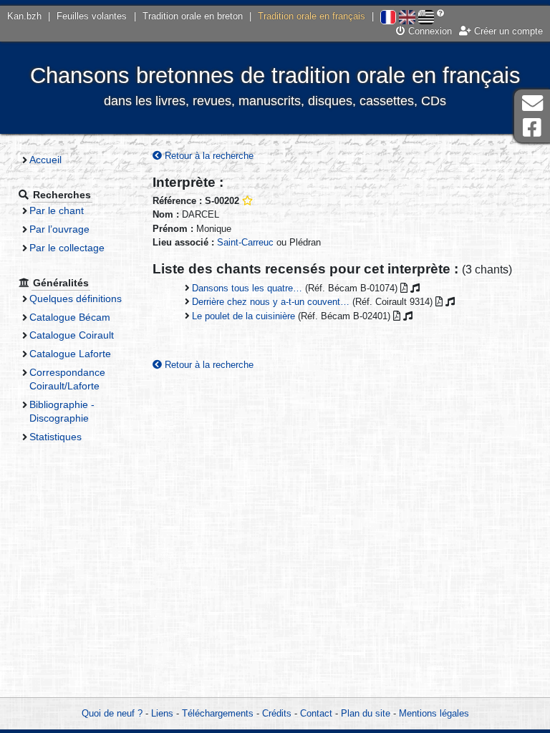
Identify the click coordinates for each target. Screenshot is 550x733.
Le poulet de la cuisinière (243, 316)
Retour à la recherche (208, 155)
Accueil (45, 159)
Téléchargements (218, 713)
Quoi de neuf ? (112, 713)
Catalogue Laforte (70, 353)
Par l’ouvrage (59, 229)
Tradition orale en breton (193, 16)
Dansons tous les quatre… (247, 288)
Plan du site (365, 713)
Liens (162, 713)
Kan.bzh (24, 16)
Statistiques (55, 436)
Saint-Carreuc (245, 242)
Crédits (276, 713)
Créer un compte (507, 31)
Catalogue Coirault (71, 335)
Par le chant (56, 210)
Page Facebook (532, 127)
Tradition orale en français (311, 16)
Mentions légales (434, 713)
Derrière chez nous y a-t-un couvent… (270, 301)
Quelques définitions (75, 298)
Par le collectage (67, 247)
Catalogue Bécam (69, 317)
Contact (316, 713)
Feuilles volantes (92, 16)
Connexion (428, 31)
